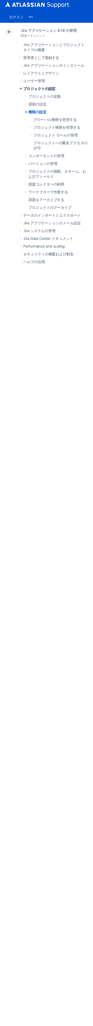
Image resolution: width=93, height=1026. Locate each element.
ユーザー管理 (34, 81)
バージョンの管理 (42, 163)
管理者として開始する (41, 57)
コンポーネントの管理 (46, 156)
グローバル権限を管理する (55, 119)
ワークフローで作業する (48, 192)
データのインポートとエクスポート (52, 215)
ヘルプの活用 (34, 261)
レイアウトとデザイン (41, 73)
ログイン (16, 17)
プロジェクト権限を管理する (57, 127)
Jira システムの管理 (39, 230)
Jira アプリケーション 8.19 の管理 (48, 30)
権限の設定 (37, 112)
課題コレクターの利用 (46, 184)
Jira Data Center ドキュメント (48, 238)
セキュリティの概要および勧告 (48, 254)
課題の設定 (37, 104)
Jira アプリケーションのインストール (53, 65)
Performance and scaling (44, 246)
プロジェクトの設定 (39, 88)
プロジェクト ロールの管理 (56, 135)
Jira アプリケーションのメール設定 (52, 223)
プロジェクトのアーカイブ (50, 207)
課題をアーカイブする (46, 199)
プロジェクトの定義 (44, 96)
